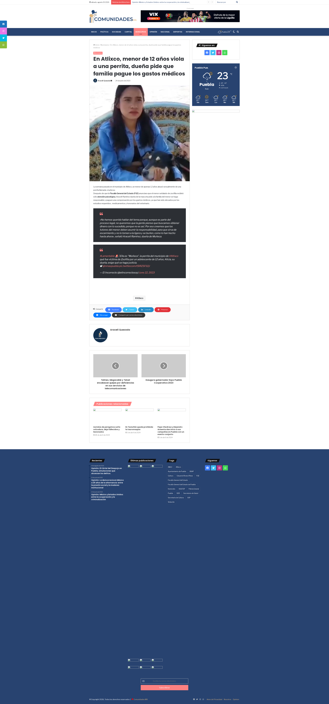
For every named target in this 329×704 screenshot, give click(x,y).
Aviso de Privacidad (214, 699)
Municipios (140, 32)
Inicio (94, 32)
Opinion (236, 699)
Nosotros (227, 699)
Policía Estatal (194, 489)
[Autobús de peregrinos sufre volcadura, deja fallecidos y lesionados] (107, 417)
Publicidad (190, 8)
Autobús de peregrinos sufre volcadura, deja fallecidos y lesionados (106, 429)
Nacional (165, 32)
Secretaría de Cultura (176, 498)
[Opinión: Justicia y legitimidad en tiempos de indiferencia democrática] (133, 662)
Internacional (193, 32)
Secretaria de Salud (190, 493)
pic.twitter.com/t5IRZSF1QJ (134, 266)
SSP (188, 498)
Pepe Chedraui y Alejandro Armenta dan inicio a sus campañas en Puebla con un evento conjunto (171, 431)
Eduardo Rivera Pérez (185, 476)
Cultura (170, 476)
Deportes (177, 32)
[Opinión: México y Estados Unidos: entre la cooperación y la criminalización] (157, 468)
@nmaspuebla (110, 266)
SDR (178, 493)
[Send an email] (111, 81)
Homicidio (171, 489)
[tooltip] (3, 24)
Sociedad (116, 32)
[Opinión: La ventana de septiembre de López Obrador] (157, 662)
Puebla (170, 493)
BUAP (192, 471)
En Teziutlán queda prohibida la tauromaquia (139, 428)
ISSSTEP (182, 489)
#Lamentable (107, 256)
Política (104, 32)
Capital (128, 32)
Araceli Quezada (104, 81)
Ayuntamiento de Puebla (177, 471)
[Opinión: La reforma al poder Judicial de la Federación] (145, 669)
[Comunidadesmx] (113, 16)
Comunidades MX (141, 699)
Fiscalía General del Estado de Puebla (182, 484)
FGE (197, 476)
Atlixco (139, 298)
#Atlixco (173, 256)
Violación (171, 502)
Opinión (153, 32)
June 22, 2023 (146, 272)
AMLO (170, 467)
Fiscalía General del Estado (178, 480)
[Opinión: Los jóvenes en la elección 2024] (133, 669)
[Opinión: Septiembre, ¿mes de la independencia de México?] (145, 662)
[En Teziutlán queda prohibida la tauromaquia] (139, 417)
